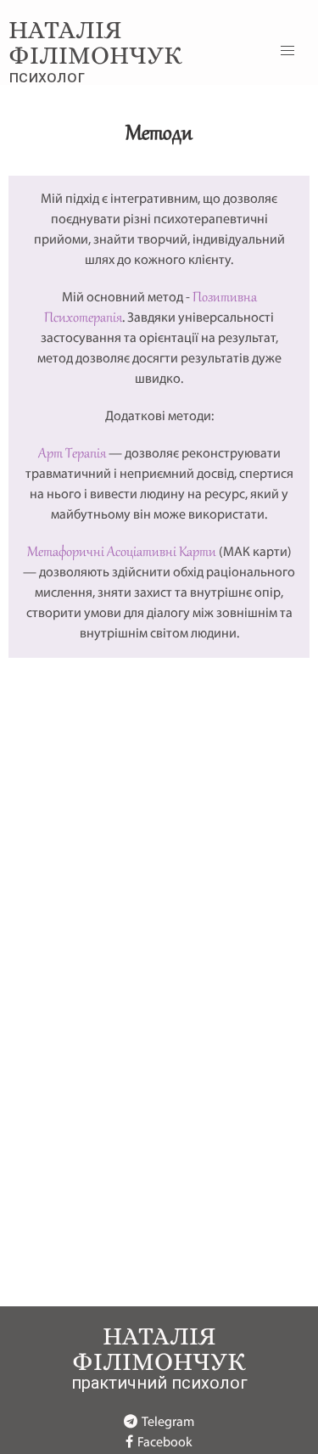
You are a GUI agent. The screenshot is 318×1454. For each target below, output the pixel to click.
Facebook (164, 1443)
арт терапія (72, 454)
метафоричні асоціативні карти (121, 552)
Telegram (168, 1422)
